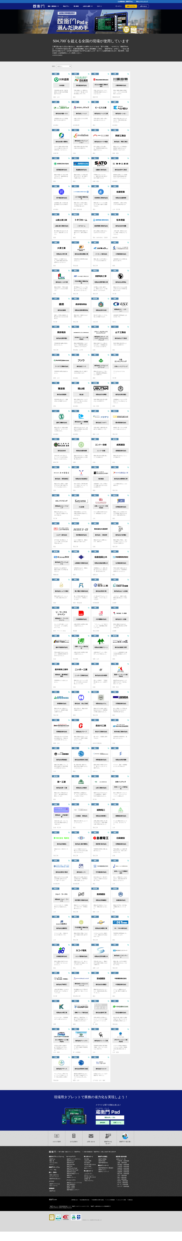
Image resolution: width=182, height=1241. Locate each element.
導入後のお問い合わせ (90, 1177)
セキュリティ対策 (121, 1199)
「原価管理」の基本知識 (122, 1171)
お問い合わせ (143, 6)
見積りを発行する (54, 1175)
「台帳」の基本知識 (121, 1162)
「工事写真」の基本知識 (122, 1161)
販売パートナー (88, 1168)
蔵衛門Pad (69, 1166)
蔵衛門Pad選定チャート (73, 1173)
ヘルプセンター (88, 1173)
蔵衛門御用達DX (71, 1184)
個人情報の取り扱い (85, 1199)
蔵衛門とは (52, 1159)
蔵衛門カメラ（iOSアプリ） (74, 1159)
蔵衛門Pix (69, 1175)
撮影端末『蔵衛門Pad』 (126, 1)
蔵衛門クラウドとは (54, 1184)
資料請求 (102, 1122)
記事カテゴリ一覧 (121, 1159)
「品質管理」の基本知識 (122, 1168)
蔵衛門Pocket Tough (72, 1168)
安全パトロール (53, 1185)
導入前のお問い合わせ (90, 1164)
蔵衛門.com (53, 1199)
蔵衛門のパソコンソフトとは (74, 1182)
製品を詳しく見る (110, 1117)
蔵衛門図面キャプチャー (73, 1189)
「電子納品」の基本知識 (122, 1164)
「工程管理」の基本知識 (122, 1166)
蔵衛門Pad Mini (71, 1164)
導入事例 (86, 1159)
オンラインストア (143, 1)
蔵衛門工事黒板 (102, 1159)
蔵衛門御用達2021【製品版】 (106, 1168)
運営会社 (130, 1199)
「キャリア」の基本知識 (122, 1186)
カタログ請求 (57, 1141)
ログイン (119, 6)
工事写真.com (74, 1199)
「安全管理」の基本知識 (122, 1170)
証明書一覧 (87, 1178)
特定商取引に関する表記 (98, 1199)
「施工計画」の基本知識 (122, 1173)
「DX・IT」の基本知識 (122, 1184)
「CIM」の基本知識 (121, 1179)
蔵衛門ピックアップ (103, 1171)
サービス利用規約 (110, 1199)
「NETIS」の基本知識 (122, 1181)
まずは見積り (74, 1141)
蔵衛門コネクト (102, 1169)
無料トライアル (131, 6)
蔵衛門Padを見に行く (108, 1142)
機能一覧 (51, 1161)
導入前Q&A (87, 1162)
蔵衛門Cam (52, 1191)
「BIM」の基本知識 (121, 1177)
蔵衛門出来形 (101, 1161)
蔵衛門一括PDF (71, 1188)
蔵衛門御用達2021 (103, 1162)
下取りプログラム (88, 1180)
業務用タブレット (71, 1177)
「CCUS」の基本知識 (122, 1182)
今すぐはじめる (53, 1162)
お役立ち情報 (87, 1161)
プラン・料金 (52, 1169)
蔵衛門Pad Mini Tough (72, 1170)
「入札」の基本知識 (121, 1175)
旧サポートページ (88, 1175)
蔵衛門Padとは (71, 1161)
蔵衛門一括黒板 (71, 1186)
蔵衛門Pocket (70, 1162)
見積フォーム (117, 1122)
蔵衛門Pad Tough (71, 1171)
